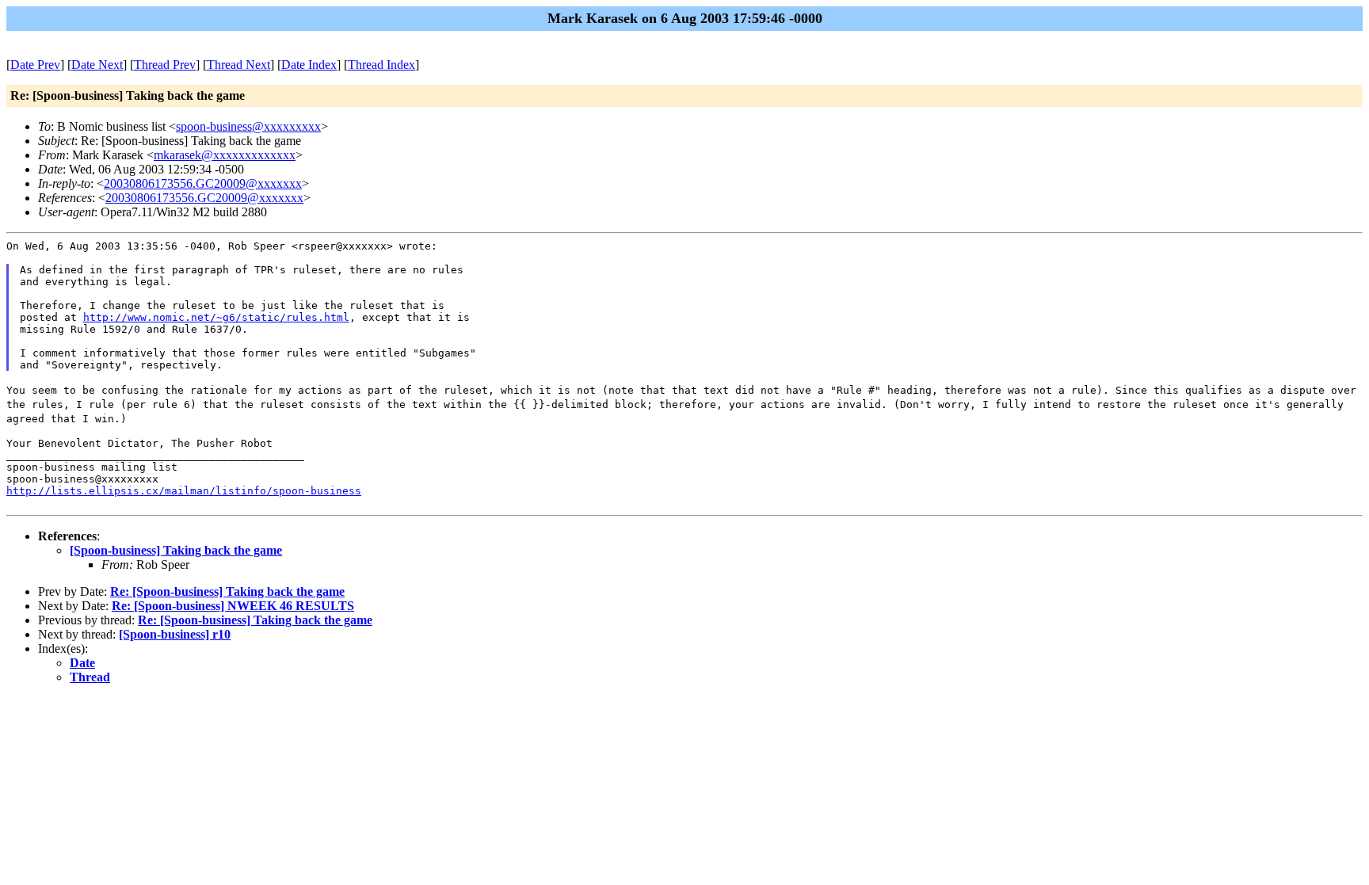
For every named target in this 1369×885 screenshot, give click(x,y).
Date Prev (35, 64)
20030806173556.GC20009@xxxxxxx (203, 183)
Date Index (309, 64)
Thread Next (238, 64)
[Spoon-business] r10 (175, 634)
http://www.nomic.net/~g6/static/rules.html (216, 317)
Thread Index (381, 64)
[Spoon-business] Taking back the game (176, 550)
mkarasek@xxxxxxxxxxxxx (225, 155)
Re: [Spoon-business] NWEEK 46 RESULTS (233, 605)
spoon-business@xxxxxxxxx (248, 126)
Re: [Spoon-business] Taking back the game (227, 591)
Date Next (97, 64)
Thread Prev (165, 64)
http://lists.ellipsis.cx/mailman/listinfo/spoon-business (183, 491)
